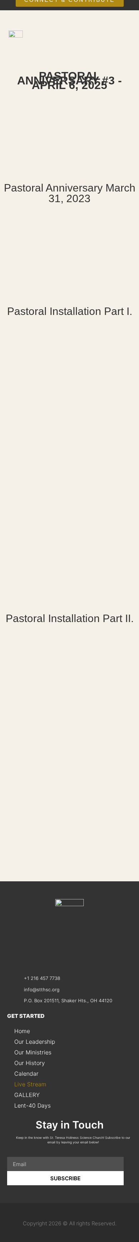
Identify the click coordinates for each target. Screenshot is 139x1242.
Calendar (26, 1073)
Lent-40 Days (32, 1105)
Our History (29, 1062)
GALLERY (27, 1094)
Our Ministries (32, 1052)
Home (22, 1031)
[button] (123, 50)
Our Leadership (34, 1041)
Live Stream (30, 1084)
